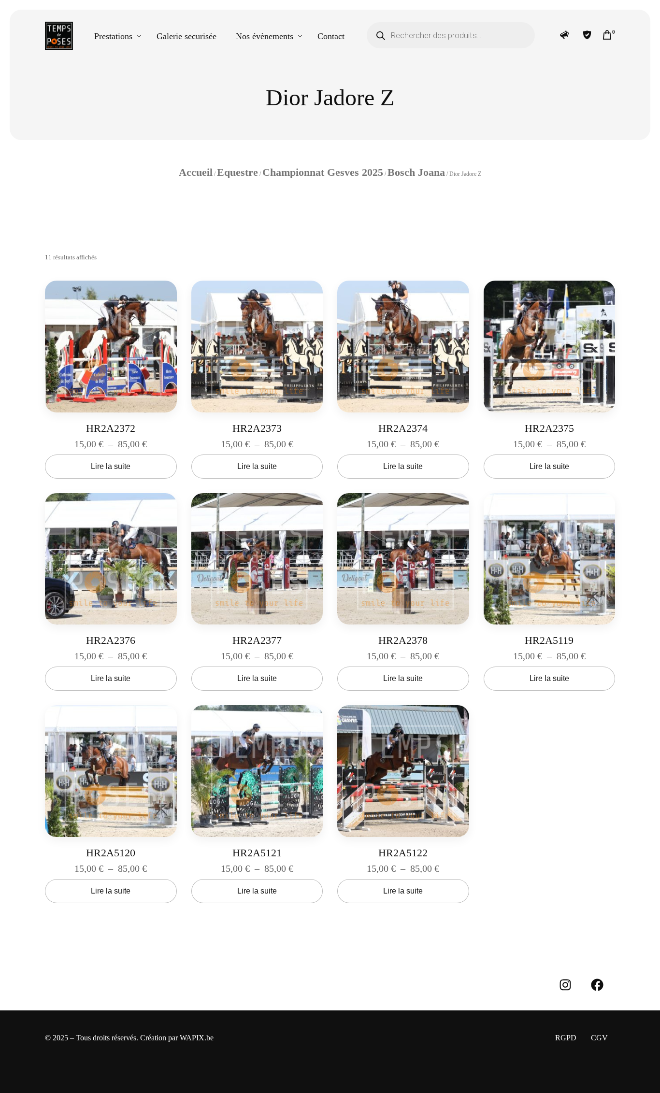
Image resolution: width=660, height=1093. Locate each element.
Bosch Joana (416, 172)
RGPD (565, 1038)
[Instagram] (565, 985)
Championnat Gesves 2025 (322, 172)
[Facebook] (597, 985)
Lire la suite (110, 466)
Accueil (196, 172)
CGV (599, 1038)
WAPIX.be (197, 1038)
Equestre (237, 172)
